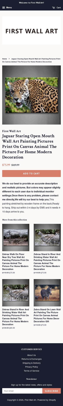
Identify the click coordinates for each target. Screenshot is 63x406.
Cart (58, 7)
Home (4, 59)
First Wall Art (30, 399)
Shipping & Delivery (32, 362)
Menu (9, 7)
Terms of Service (31, 370)
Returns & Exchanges (32, 358)
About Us (31, 355)
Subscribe (51, 390)
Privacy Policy (31, 366)
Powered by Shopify (46, 399)
